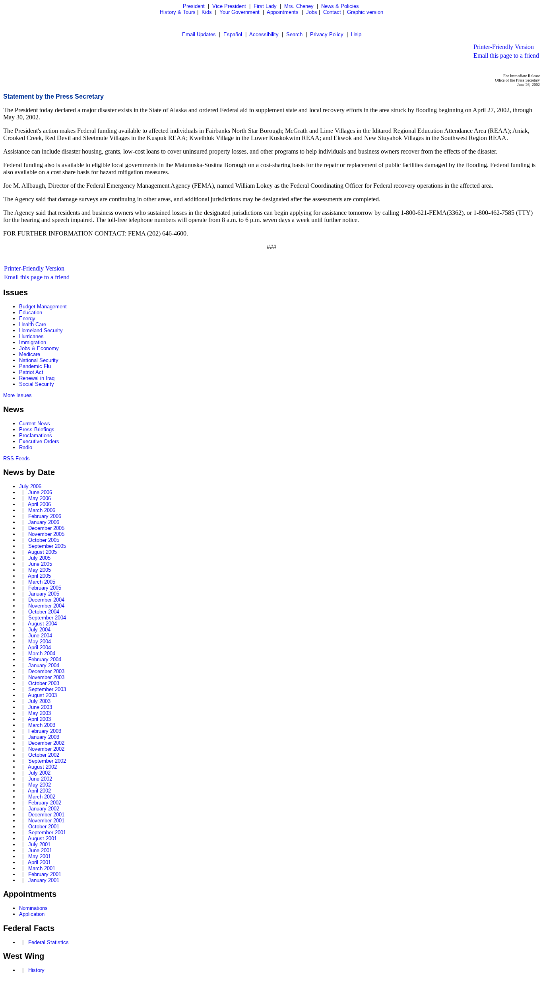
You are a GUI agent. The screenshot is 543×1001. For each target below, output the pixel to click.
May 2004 (39, 642)
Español (232, 34)
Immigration (32, 342)
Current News (34, 423)
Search (294, 34)
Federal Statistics (48, 942)
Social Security (36, 384)
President (194, 6)
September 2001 (47, 832)
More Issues (17, 395)
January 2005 (43, 594)
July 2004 (39, 630)
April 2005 (39, 576)
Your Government (239, 12)
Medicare (29, 354)
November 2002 (46, 749)
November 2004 (46, 606)
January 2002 (43, 809)
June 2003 (40, 707)
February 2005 (44, 588)
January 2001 (43, 880)
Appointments (283, 12)
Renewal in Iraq (36, 378)
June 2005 (40, 564)
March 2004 (41, 653)
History (36, 970)
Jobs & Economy (39, 348)
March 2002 (41, 797)
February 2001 (44, 874)
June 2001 (40, 850)
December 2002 (46, 743)
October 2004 (43, 612)
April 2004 (39, 647)
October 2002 (43, 755)
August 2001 (42, 838)
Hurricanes (31, 336)
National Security (38, 360)
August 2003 (42, 695)
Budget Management (43, 307)
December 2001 (46, 815)
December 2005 (46, 528)
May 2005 (39, 570)
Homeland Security (41, 330)
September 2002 (47, 761)
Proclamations (35, 435)
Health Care (32, 324)
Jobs (311, 12)
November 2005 (46, 534)
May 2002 (39, 785)
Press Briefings (36, 429)
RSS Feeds (16, 459)
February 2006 (44, 516)
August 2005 (42, 552)
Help (356, 34)
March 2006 (41, 510)
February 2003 (44, 731)
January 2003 (43, 737)
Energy (27, 318)
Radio (25, 447)
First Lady (265, 6)
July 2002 (39, 773)
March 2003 (41, 725)
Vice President (229, 6)
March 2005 (41, 582)
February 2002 (44, 803)
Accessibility (264, 34)
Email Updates (199, 34)
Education (30, 312)
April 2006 (39, 504)
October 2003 (43, 683)
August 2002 (42, 767)
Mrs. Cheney (299, 6)
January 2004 (43, 665)
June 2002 (40, 779)
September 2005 (47, 546)
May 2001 (39, 856)
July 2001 (39, 844)
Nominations (33, 908)
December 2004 (46, 600)
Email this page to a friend (506, 55)
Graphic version (365, 12)
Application (32, 914)
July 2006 (30, 486)
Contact (332, 12)
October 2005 (43, 540)
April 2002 (39, 791)
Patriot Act (31, 372)
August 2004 (42, 624)
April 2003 (39, 719)
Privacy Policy (326, 34)
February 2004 (44, 659)
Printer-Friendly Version (503, 46)
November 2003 (46, 677)
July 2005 (39, 558)
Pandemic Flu (35, 366)
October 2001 (43, 827)
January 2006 (43, 522)
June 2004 (40, 636)
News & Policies (340, 6)
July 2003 (39, 701)
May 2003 (39, 713)
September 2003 (47, 689)
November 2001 (46, 821)
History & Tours (178, 12)
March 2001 (41, 868)
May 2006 (39, 498)
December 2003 (46, 671)
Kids (207, 12)
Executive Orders (39, 441)
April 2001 (39, 862)
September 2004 (47, 618)
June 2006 (40, 492)
